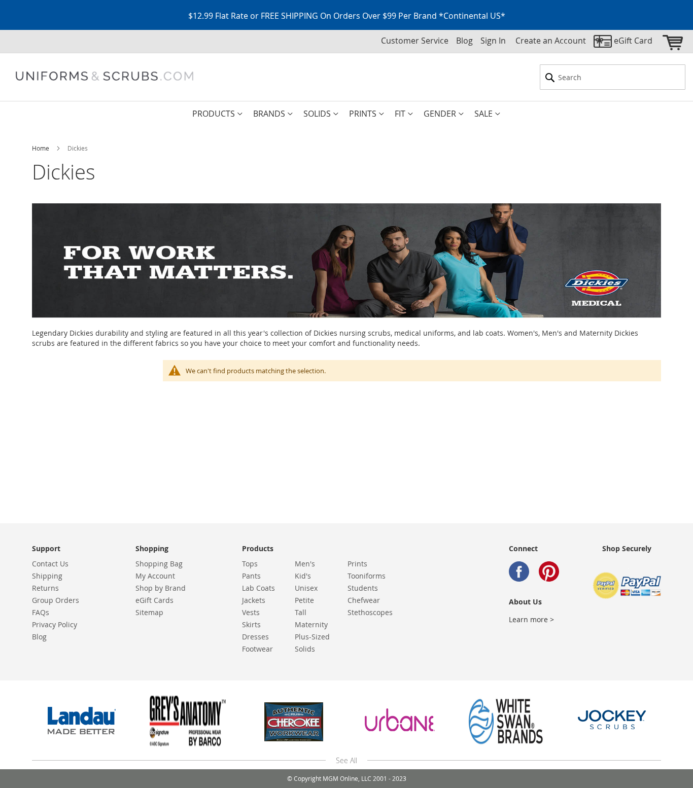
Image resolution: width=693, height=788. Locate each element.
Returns (45, 588)
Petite (304, 600)
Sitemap (149, 612)
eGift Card (633, 40)
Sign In (493, 40)
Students (363, 588)
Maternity (311, 624)
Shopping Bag (159, 563)
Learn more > (531, 619)
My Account (155, 576)
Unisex (306, 588)
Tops (250, 563)
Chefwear (364, 600)
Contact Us (50, 563)
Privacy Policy (54, 624)
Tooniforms (367, 576)
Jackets (253, 600)
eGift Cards (154, 600)
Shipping (47, 576)
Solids (305, 649)
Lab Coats (258, 588)
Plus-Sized (312, 636)
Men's (305, 563)
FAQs (40, 612)
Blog (464, 40)
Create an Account (550, 40)
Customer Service (414, 40)
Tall (300, 612)
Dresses (255, 636)
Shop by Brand (160, 588)
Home (41, 148)
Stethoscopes (370, 612)
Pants (251, 576)
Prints (357, 563)
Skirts (251, 624)
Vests (251, 612)
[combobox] (612, 77)
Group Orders (55, 600)
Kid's (303, 576)
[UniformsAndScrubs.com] (104, 76)
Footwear (257, 649)
